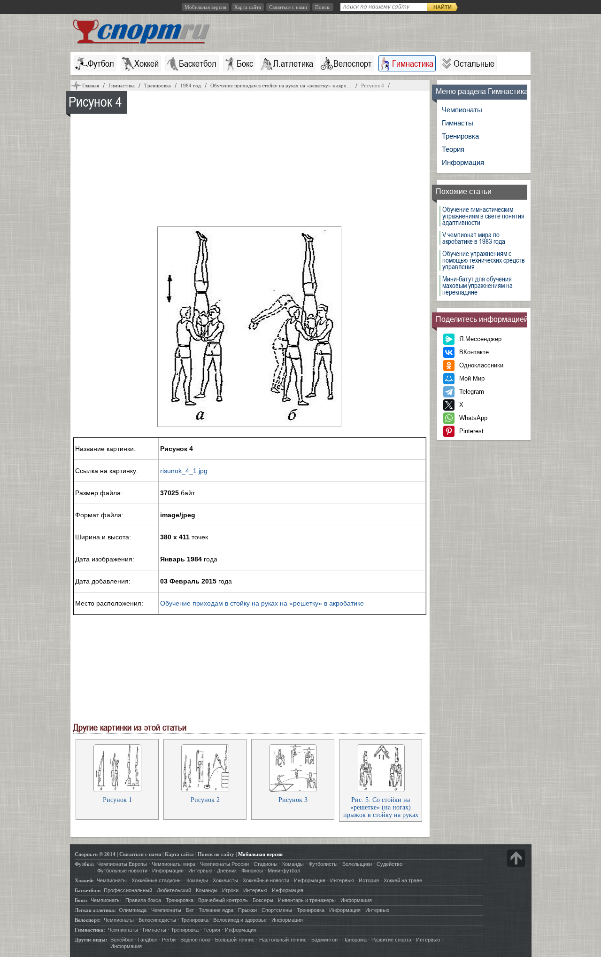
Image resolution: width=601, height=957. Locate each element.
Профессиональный (128, 890)
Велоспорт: (88, 920)
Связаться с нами (288, 7)
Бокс (245, 63)
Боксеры (263, 900)
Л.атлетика (293, 63)
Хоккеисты (225, 880)
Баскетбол (197, 63)
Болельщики (357, 864)
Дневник (227, 870)
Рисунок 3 (293, 799)
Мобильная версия (205, 7)
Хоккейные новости (266, 880)
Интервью (200, 870)
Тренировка (460, 136)
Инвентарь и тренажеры (307, 900)
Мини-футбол (284, 870)
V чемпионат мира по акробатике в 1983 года (473, 238)
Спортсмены (277, 910)
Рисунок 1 (117, 799)
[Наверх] (516, 858)
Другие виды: (91, 939)
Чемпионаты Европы (122, 864)
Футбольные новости (122, 870)
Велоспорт (352, 63)
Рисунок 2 (205, 799)
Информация (463, 162)
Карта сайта (247, 7)
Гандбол (147, 939)
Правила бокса (143, 900)
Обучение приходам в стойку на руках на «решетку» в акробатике (262, 603)
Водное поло (195, 939)
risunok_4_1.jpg (184, 471)
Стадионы (265, 864)
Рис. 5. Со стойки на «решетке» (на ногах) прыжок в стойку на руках (380, 807)
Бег (190, 910)
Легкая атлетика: (95, 910)
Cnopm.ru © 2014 (95, 854)
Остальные (474, 63)
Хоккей (146, 63)
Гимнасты (457, 123)
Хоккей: (84, 880)
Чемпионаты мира (173, 864)
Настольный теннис (283, 939)
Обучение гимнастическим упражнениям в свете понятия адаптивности (483, 216)
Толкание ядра (216, 910)
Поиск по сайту (216, 854)
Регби (169, 939)
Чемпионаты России (224, 864)
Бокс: (81, 900)
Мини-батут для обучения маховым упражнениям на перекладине (477, 285)
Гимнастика (412, 63)
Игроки (230, 890)
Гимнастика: (90, 930)
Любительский (174, 890)
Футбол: (84, 864)
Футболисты (323, 864)
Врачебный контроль (223, 900)
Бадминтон (324, 939)
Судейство (389, 864)
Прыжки (247, 910)
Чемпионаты (462, 110)
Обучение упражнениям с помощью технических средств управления (483, 260)
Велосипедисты (157, 920)
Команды (293, 864)
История (369, 880)
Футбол (101, 63)
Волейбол (121, 939)
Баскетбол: (88, 890)
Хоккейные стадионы (156, 880)
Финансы (252, 870)
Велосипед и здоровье (240, 920)
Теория (453, 149)
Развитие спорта (391, 939)
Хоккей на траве (403, 880)
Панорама (354, 939)
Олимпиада (132, 910)
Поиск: (323, 7)
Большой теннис (234, 939)
